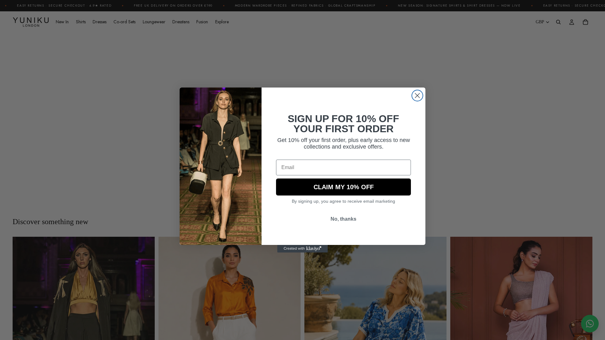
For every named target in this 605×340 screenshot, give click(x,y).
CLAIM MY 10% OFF (344, 187)
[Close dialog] (417, 95)
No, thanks (343, 219)
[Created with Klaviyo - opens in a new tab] (302, 248)
